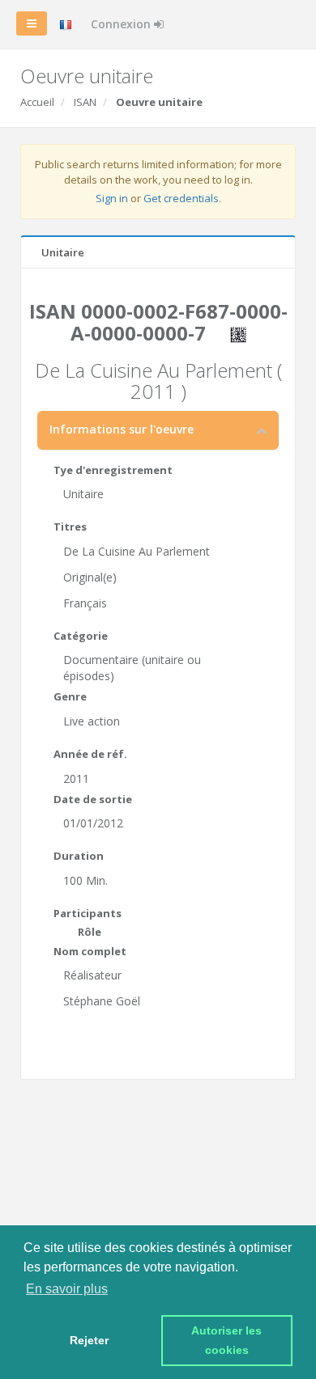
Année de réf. (90, 754)
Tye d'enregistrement (113, 470)
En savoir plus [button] (67, 1289)
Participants (87, 913)
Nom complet (89, 951)
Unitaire (62, 252)
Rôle (89, 931)
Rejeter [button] (89, 1340)
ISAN (85, 102)
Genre (70, 696)
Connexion (122, 24)
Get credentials (181, 198)
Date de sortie (92, 799)
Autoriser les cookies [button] (228, 1340)
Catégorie (80, 635)
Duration (78, 855)
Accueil (37, 102)
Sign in (112, 198)
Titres (70, 526)
